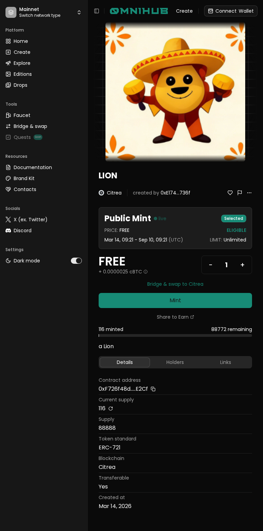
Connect (234, 11)
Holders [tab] (175, 362)
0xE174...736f (175, 192)
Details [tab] (125, 362)
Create (184, 11)
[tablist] (175, 362)
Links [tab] (225, 362)
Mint (175, 300)
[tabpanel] (175, 444)
